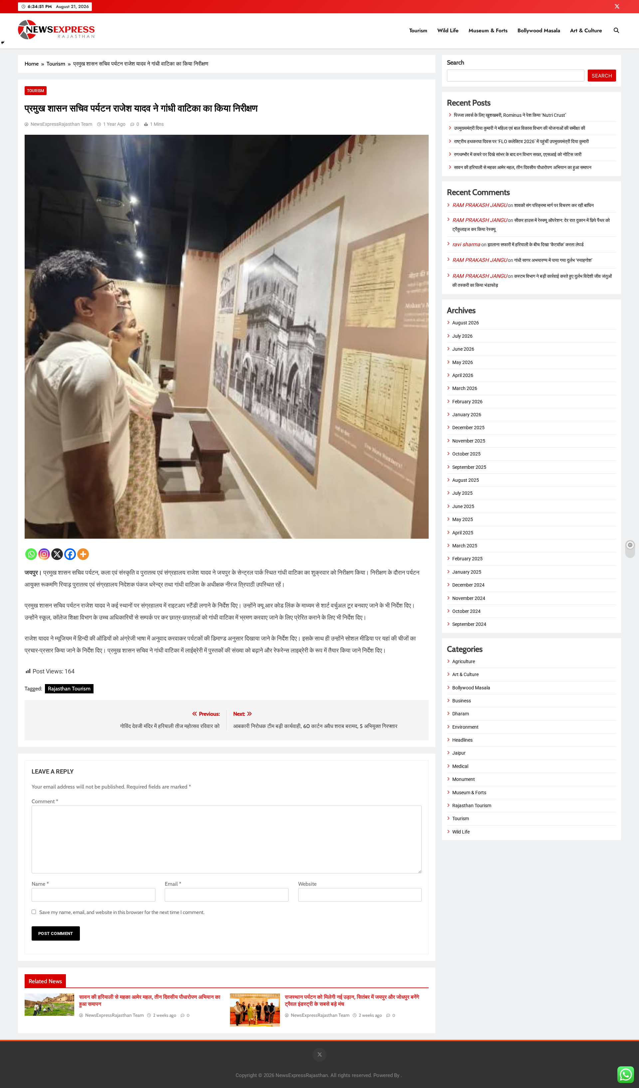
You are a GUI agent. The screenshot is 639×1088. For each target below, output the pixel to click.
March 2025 (464, 545)
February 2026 (467, 401)
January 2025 (466, 572)
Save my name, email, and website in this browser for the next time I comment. (121, 912)
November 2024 (468, 598)
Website (307, 884)
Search (455, 62)
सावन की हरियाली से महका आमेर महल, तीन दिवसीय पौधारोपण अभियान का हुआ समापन (522, 167)
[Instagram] (44, 554)
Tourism (418, 30)
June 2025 (463, 506)
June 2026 (463, 349)
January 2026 (466, 414)
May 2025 (462, 519)
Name (40, 884)
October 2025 (466, 453)
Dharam (460, 713)
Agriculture (463, 661)
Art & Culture (586, 30)
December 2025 (468, 427)
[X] (57, 554)
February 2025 (467, 558)
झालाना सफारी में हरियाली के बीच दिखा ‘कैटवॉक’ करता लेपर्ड (536, 244)
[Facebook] (70, 554)
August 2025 (465, 480)
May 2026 (462, 362)
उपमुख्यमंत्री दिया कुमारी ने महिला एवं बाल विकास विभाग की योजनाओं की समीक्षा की (519, 128)
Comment (45, 801)
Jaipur (459, 753)
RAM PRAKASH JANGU (479, 205)
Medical (460, 766)
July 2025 (462, 493)
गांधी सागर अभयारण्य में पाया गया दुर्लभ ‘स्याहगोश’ (553, 260)
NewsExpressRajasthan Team (61, 124)
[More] (83, 554)
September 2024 (469, 624)
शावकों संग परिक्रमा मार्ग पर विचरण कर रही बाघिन (554, 205)
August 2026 (465, 322)
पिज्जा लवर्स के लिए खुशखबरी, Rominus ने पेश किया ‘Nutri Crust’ (510, 115)
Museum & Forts (488, 30)
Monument (463, 779)
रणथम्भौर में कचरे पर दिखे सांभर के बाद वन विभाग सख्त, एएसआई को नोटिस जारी (517, 154)
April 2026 (462, 375)
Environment (465, 727)
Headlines (462, 740)
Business (461, 700)
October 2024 (466, 611)
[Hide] (2, 42)
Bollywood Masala (539, 30)
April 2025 (462, 532)
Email (173, 884)
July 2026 (462, 336)
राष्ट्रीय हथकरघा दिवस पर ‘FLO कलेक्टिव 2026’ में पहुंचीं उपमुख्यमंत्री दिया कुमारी (521, 141)
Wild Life (448, 30)
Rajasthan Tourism (69, 688)
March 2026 (464, 388)
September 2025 (469, 467)
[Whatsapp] (31, 554)
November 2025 (468, 441)
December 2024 (468, 585)
